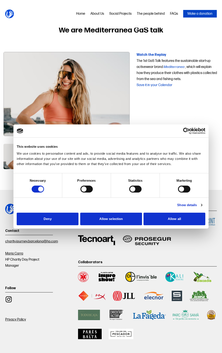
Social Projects (120, 14)
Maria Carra (14, 254)
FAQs (174, 14)
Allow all (174, 219)
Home (80, 14)
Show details (187, 205)
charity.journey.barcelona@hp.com (31, 241)
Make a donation (200, 14)
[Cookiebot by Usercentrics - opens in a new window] (186, 131)
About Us (97, 14)
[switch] (86, 189)
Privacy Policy (15, 320)
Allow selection (111, 219)
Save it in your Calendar (154, 85)
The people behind (151, 14)
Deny (47, 219)
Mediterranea (174, 67)
